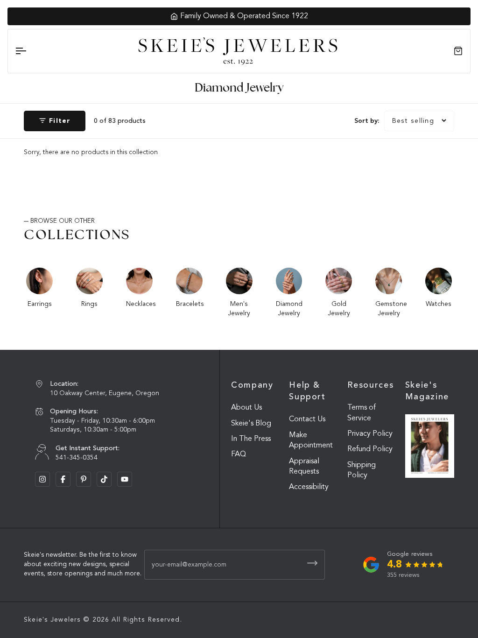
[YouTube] (124, 479)
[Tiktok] (104, 479)
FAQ (238, 454)
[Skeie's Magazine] (429, 446)
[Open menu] (29, 51)
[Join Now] (312, 563)
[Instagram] (42, 479)
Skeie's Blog (251, 423)
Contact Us (307, 419)
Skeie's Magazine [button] (427, 391)
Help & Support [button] (307, 391)
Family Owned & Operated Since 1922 (244, 16)
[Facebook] (63, 479)
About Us (246, 407)
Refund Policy (370, 449)
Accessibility (309, 487)
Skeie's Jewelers (52, 620)
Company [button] (252, 385)
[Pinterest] (83, 479)
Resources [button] (370, 385)
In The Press (251, 439)
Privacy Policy (370, 434)
